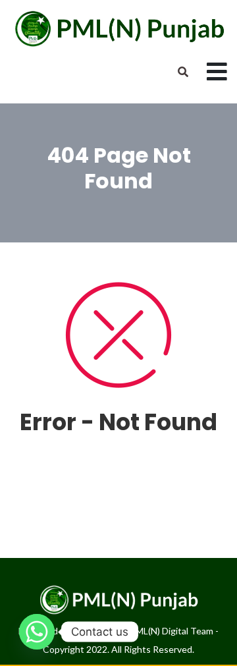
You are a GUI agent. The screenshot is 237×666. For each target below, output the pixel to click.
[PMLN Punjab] (118, 28)
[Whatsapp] (37, 632)
